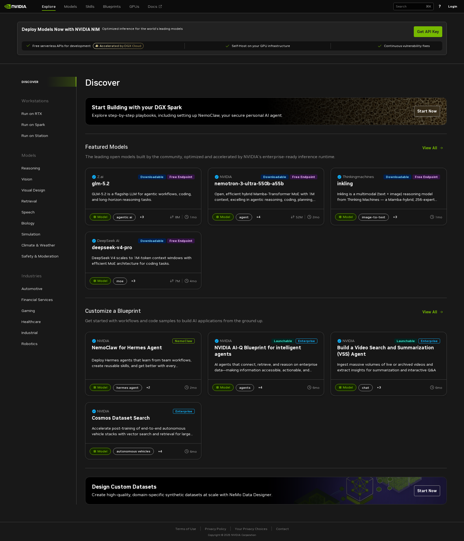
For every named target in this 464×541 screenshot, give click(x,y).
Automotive (31, 288)
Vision (26, 179)
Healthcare (31, 321)
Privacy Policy (215, 529)
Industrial (29, 332)
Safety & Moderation (40, 256)
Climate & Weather (38, 245)
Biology (27, 223)
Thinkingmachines (358, 177)
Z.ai (100, 177)
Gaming (28, 310)
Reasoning (30, 168)
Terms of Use (185, 529)
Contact (282, 529)
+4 (258, 217)
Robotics (29, 343)
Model (102, 217)
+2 (148, 387)
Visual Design (33, 190)
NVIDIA (226, 177)
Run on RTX (31, 113)
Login (452, 6)
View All (429, 148)
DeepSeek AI (108, 240)
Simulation (30, 234)
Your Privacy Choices (251, 529)
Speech (28, 212)
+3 (142, 217)
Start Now (427, 111)
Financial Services (37, 299)
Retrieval (29, 201)
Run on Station (34, 135)
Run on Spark (33, 124)
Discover (29, 82)
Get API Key (428, 31)
